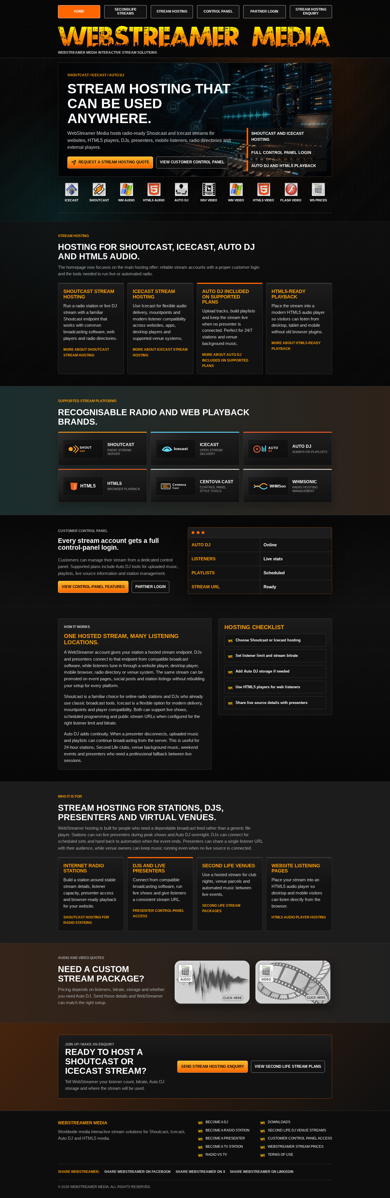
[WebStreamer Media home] (195, 36)
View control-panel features (93, 587)
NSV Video (208, 200)
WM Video (236, 200)
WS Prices (318, 200)
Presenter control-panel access (158, 913)
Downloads (279, 1122)
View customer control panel (192, 162)
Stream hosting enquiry (310, 11)
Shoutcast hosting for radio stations (86, 920)
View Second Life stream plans (288, 1066)
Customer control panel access (300, 1138)
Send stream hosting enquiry (212, 1066)
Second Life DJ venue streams (297, 1130)
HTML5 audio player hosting (299, 917)
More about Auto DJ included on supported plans (225, 360)
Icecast (72, 200)
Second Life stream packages (221, 908)
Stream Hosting (171, 11)
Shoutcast (99, 200)
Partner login (150, 587)
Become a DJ (217, 1122)
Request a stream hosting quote (114, 162)
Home (79, 11)
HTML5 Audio (154, 200)
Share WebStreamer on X (200, 1172)
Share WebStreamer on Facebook (137, 1172)
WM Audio (126, 200)
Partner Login (264, 11)
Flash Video (290, 200)
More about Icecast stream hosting (160, 352)
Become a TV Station (224, 1147)
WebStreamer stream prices (295, 1147)
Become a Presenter (225, 1138)
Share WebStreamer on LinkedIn (261, 1172)
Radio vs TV (216, 1155)
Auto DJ (181, 200)
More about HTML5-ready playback (296, 345)
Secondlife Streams (125, 11)
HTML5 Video (263, 200)
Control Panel (218, 11)
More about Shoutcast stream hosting (86, 352)
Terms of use (280, 1155)
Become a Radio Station (228, 1130)
